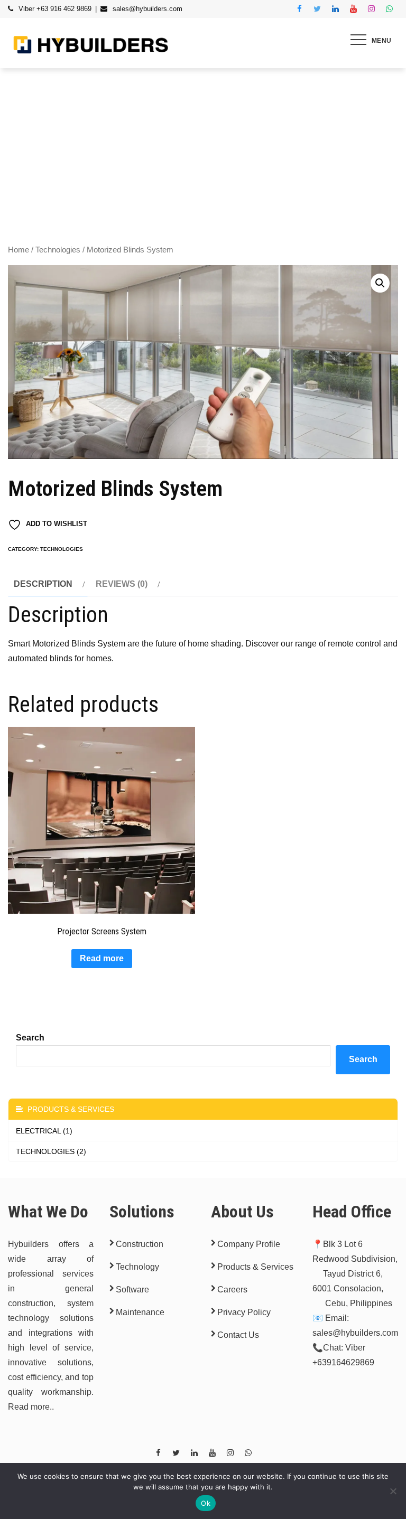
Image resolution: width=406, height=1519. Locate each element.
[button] (380, 283)
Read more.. (31, 1406)
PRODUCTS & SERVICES (68, 1109)
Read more (102, 958)
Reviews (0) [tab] (121, 583)
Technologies (57, 250)
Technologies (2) (51, 1151)
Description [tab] (43, 583)
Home (18, 250)
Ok (205, 1503)
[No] (392, 1491)
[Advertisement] (203, 147)
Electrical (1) (44, 1131)
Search (30, 1037)
